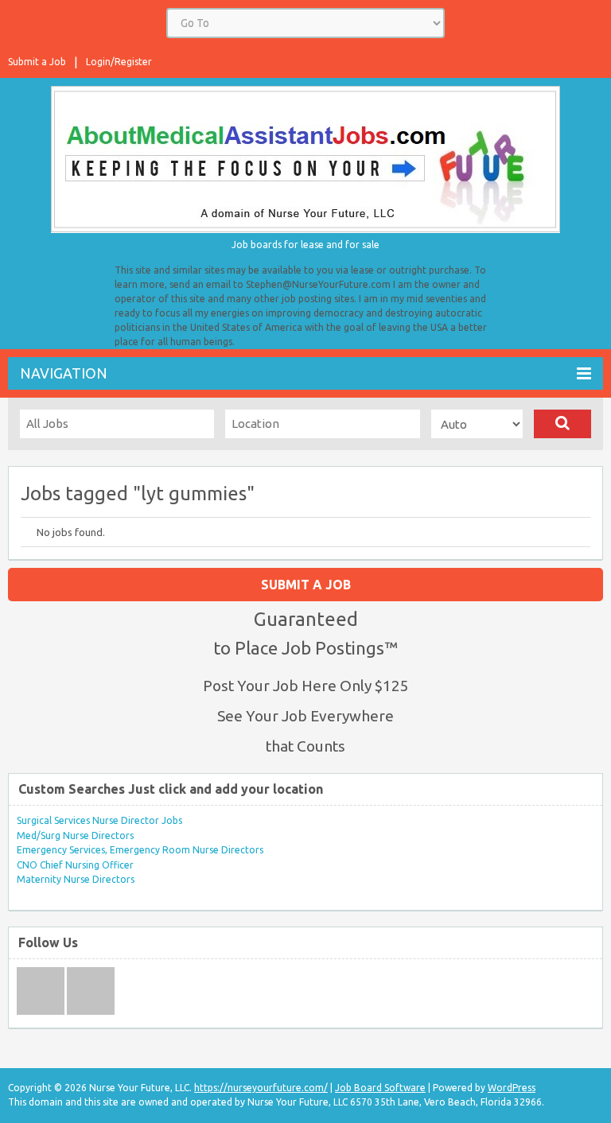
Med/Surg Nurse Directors (75, 835)
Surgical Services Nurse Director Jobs (99, 820)
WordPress (511, 1087)
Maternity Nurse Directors (75, 879)
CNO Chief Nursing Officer (75, 865)
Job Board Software (380, 1087)
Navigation (63, 373)
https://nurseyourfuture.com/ (261, 1087)
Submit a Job (37, 61)
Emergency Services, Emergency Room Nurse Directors (140, 850)
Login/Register (119, 61)
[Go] (562, 424)
